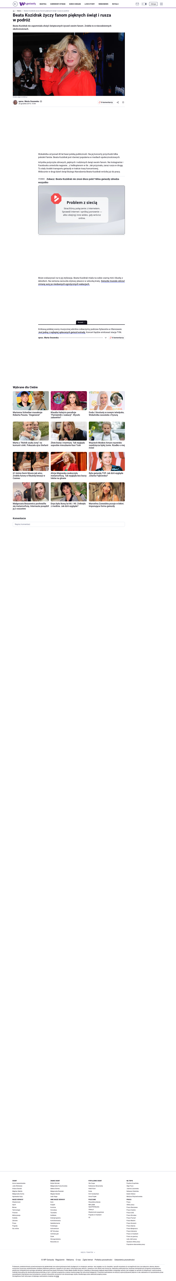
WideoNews (103, 4)
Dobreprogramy (55, 1218)
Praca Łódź (130, 1213)
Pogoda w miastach (95, 1215)
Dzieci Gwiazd (75, 4)
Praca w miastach (132, 1234)
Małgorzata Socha (18, 1194)
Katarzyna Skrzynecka (95, 1186)
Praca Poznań (131, 1218)
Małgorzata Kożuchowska (58, 1186)
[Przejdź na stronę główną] (15, 6)
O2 (89, 1217)
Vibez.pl (91, 1209)
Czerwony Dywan (57, 4)
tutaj (57, 1276)
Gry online (15, 1228)
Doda (90, 1191)
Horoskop (53, 1210)
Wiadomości (16, 1202)
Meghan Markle (17, 1191)
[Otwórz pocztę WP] (137, 4)
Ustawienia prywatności (124, 1260)
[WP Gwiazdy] (30, 4)
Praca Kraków (131, 1210)
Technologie (16, 1210)
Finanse (14, 1213)
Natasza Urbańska (133, 1191)
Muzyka (43, 4)
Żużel (52, 1236)
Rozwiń (80, 322)
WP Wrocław (54, 1231)
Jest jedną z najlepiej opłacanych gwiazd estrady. (62, 332)
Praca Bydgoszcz (132, 1228)
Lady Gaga (53, 1196)
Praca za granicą (132, 1236)
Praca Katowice (132, 1231)
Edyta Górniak (55, 1183)
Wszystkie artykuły (94, 1202)
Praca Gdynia (131, 1226)
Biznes (14, 1207)
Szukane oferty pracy (133, 1242)
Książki (52, 1205)
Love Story (90, 4)
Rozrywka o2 (54, 1242)
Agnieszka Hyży (17, 1196)
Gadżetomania (55, 1223)
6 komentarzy (107, 102)
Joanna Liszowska (133, 1188)
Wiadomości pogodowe (96, 1212)
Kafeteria (53, 1215)
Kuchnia (53, 1207)
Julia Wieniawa (17, 1186)
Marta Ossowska (32, 101)
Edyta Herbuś (131, 1194)
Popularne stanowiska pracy (136, 1244)
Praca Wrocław (131, 1215)
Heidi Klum (92, 1188)
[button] (144, 4)
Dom (52, 1202)
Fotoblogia (53, 1226)
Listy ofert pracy (132, 1239)
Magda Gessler (55, 1194)
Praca (14, 1223)
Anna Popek (92, 1196)
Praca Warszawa (132, 1207)
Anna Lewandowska (18, 1183)
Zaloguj (153, 4)
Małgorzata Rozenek (57, 1191)
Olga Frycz (130, 1186)
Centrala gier (54, 1234)
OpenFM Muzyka (93, 1207)
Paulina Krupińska (133, 1183)
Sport (14, 1205)
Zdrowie (14, 1220)
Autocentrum (54, 1228)
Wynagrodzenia (55, 1239)
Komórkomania (55, 1220)
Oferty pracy (130, 1205)
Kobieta (14, 1218)
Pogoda (14, 1226)
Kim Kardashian (93, 1194)
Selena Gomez (55, 1188)
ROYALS (115, 4)
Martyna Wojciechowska (134, 1196)
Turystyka (53, 1213)
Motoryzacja (16, 1215)
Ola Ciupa (91, 1183)
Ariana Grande (17, 1188)
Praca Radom (131, 1220)
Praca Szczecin (131, 1223)
